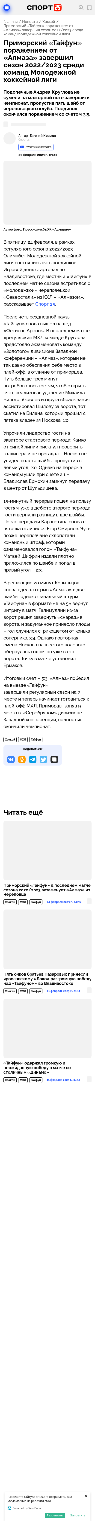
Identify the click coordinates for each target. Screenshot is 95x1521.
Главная (10, 22)
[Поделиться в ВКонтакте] (11, 759)
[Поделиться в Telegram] (32, 759)
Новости (30, 22)
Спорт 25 (45, 304)
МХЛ (23, 739)
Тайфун (36, 739)
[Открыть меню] (6, 7)
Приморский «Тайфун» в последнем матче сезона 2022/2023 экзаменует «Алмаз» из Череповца (47, 890)
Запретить (78, 1515)
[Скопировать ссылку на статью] (54, 759)
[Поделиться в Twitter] (43, 759)
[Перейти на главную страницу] (44, 7)
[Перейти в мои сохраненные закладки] (89, 7)
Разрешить (55, 1515)
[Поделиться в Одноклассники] (22, 759)
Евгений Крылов (43, 136)
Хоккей (48, 22)
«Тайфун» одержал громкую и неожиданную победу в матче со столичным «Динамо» (37, 1068)
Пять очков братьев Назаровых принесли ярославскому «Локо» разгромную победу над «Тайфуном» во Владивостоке (47, 979)
